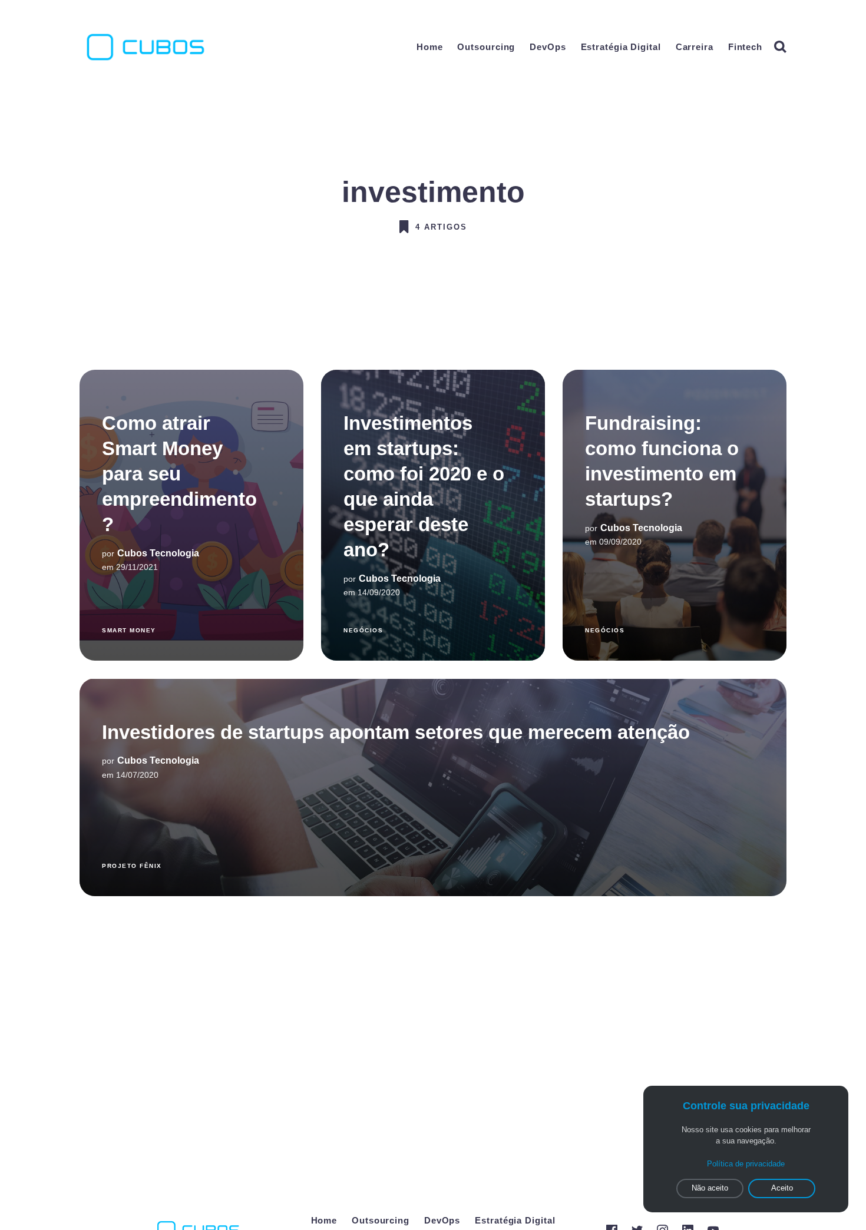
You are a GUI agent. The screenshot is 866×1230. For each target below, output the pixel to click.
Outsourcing (486, 47)
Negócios (363, 629)
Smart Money (129, 629)
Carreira (694, 47)
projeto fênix (132, 865)
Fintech (745, 47)
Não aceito (710, 1187)
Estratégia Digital (621, 47)
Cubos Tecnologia (158, 553)
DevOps (548, 47)
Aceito (782, 1187)
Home (430, 47)
